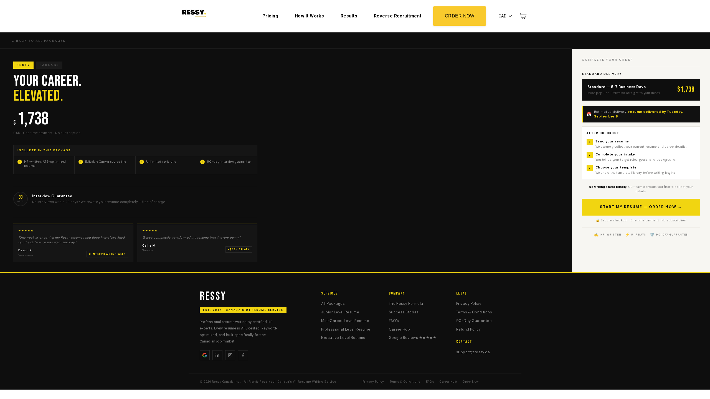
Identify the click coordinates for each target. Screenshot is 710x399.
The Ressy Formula (406, 303)
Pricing (270, 16)
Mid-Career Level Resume (345, 320)
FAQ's (394, 320)
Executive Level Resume (343, 337)
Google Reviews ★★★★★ (413, 337)
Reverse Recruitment (398, 16)
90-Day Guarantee (474, 320)
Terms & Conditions (474, 312)
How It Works (309, 16)
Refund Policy (468, 329)
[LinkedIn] (217, 355)
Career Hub (399, 329)
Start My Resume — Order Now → (641, 206)
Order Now (459, 16)
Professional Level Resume (345, 329)
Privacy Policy (468, 303)
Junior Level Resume (340, 312)
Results (349, 16)
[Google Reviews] (205, 355)
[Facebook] (243, 355)
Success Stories (404, 312)
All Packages (333, 303)
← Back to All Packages (38, 41)
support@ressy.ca (473, 352)
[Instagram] (230, 355)
